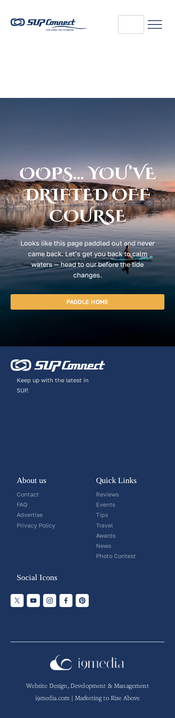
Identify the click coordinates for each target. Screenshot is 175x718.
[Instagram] (49, 600)
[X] (17, 600)
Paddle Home (87, 301)
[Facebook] (65, 600)
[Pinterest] (82, 600)
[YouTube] (33, 600)
